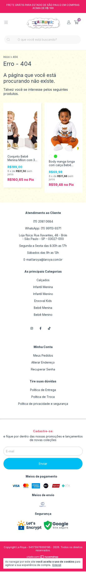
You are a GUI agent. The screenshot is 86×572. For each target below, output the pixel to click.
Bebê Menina (43, 307)
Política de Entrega (43, 390)
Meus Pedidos (43, 355)
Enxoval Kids (43, 301)
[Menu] (6, 22)
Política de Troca (43, 397)
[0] (76, 22)
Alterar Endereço (43, 362)
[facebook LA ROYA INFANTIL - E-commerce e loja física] (40, 328)
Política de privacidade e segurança (43, 403)
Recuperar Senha (43, 369)
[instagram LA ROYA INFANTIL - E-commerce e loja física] (31, 328)
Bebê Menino (43, 314)
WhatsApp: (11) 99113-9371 (43, 228)
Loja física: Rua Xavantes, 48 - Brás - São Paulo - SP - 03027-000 (43, 237)
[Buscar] (8, 39)
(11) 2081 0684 (43, 221)
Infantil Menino (43, 294)
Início (6, 56)
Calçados (43, 280)
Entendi (56, 565)
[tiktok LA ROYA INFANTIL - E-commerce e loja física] (49, 328)
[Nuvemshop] (43, 557)
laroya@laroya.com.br (47, 259)
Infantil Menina (43, 287)
